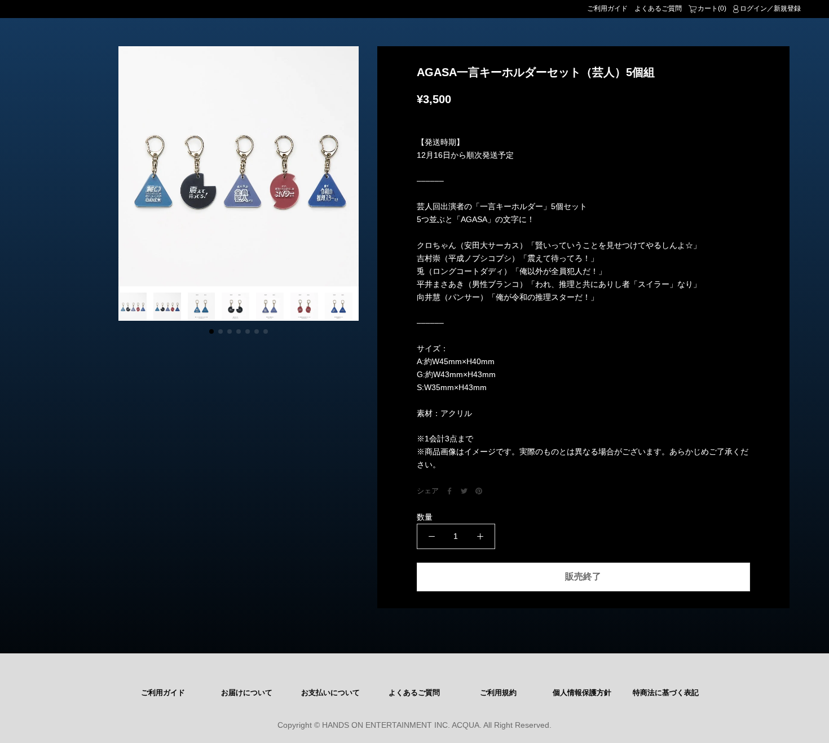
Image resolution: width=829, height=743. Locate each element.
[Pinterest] (478, 491)
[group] (238, 166)
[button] (211, 331)
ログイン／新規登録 (770, 8)
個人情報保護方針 (582, 693)
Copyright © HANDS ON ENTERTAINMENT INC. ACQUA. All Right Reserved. (414, 724)
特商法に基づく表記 (666, 693)
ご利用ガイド (607, 8)
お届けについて (246, 693)
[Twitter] (464, 491)
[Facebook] (449, 491)
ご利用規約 (498, 693)
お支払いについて (330, 693)
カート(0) (712, 8)
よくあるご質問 (658, 8)
